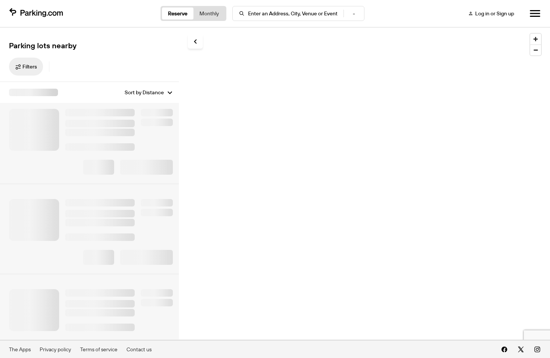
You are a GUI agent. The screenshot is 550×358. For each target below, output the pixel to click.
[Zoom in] (535, 39)
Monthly (209, 13)
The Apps (20, 349)
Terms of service (98, 349)
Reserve (177, 13)
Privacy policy (55, 349)
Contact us (139, 349)
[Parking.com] (36, 13)
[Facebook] (504, 349)
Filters (29, 66)
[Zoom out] (535, 50)
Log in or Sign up (494, 13)
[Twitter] (521, 349)
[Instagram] (537, 349)
